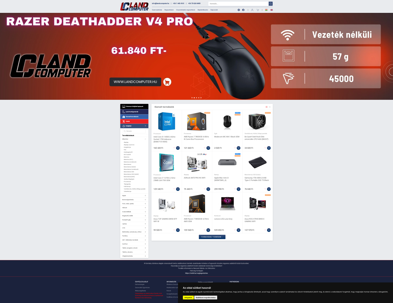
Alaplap (126, 142)
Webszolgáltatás (140, 291)
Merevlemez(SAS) (129, 176)
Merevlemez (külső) (130, 167)
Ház (125, 149)
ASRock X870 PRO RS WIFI (194, 178)
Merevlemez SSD (129, 172)
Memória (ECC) (128, 159)
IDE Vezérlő (127, 154)
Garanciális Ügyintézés (142, 287)
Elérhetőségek (139, 284)
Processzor (127, 181)
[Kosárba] (178, 148)
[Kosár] (258, 10)
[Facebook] (243, 10)
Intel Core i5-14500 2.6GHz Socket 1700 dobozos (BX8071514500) (164, 139)
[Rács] (267, 107)
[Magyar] (266, 10)
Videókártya (127, 191)
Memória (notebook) (130, 162)
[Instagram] (238, 10)
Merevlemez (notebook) (131, 169)
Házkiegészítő (128, 152)
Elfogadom (188, 297)
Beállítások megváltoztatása (206, 297)
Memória (126, 157)
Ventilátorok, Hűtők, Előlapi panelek (134, 189)
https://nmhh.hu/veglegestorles (196, 273)
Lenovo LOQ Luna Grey (223, 219)
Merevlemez (127, 164)
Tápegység (127, 184)
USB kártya (127, 186)
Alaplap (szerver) (129, 145)
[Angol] (271, 10)
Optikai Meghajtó (129, 179)
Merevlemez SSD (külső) (131, 174)
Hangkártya (127, 147)
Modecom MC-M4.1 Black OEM (226, 137)
